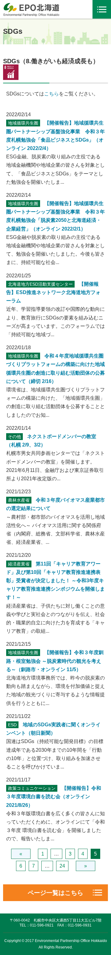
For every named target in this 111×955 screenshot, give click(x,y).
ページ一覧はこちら (55, 892)
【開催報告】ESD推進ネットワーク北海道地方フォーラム (53, 292)
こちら (51, 93)
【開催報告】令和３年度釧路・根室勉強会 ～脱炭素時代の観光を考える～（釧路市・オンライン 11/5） (55, 661)
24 (62, 866)
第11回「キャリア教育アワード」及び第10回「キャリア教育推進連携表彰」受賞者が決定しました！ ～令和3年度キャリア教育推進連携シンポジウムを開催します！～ (55, 580)
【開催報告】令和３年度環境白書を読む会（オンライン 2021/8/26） (53, 797)
